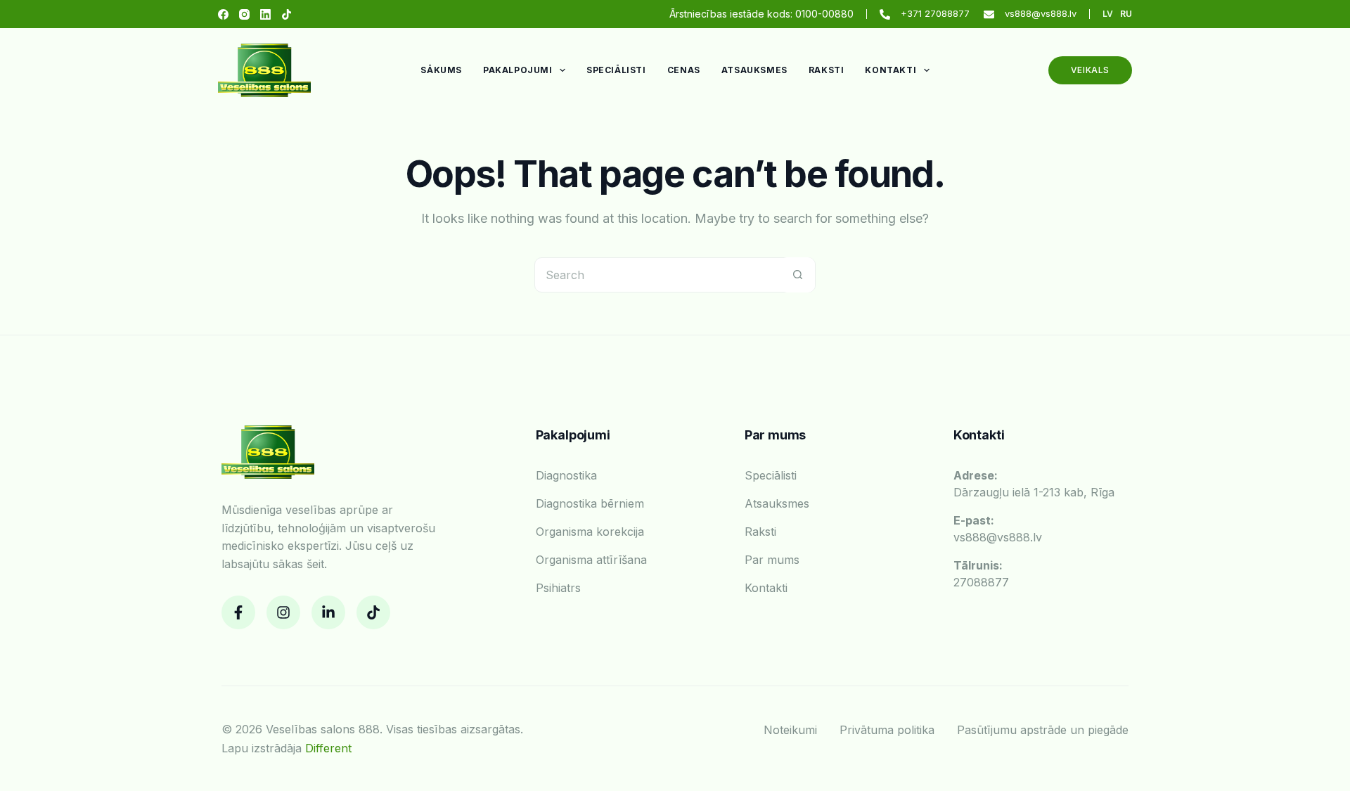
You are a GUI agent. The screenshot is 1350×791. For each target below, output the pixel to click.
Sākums (441, 70)
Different (328, 748)
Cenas (683, 70)
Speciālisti (616, 70)
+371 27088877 (935, 13)
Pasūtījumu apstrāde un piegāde (1043, 730)
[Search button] (797, 274)
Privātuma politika (887, 730)
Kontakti (890, 70)
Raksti (826, 70)
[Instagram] (244, 14)
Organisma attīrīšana (591, 560)
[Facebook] (223, 14)
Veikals (1090, 70)
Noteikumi (790, 730)
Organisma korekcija (590, 532)
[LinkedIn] (265, 14)
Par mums (772, 560)
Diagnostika (566, 475)
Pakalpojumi (518, 70)
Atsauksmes (754, 70)
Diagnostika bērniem (590, 503)
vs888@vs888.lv (1040, 13)
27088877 (981, 573)
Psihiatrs (558, 588)
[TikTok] (286, 14)
